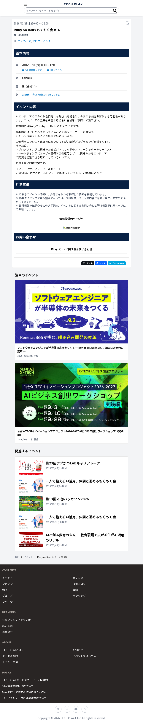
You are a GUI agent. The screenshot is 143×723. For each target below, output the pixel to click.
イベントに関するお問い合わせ (73, 249)
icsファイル (56, 69)
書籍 (75, 590)
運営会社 (7, 632)
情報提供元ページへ (71, 218)
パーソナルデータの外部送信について (24, 698)
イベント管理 (10, 662)
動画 (4, 590)
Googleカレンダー (34, 69)
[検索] (115, 10)
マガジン (7, 584)
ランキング (79, 596)
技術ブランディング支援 (16, 620)
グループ (7, 596)
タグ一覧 (7, 602)
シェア (102, 263)
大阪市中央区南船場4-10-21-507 (41, 94)
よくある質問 (10, 656)
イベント (28, 556)
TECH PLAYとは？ (13, 650)
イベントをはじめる (84, 656)
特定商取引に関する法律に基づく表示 (24, 692)
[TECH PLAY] (73, 4)
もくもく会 (24, 41)
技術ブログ (79, 584)
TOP (17, 556)
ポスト (89, 263)
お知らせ (78, 650)
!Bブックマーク (116, 263)
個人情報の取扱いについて (18, 686)
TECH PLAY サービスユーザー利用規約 (25, 680)
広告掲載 (7, 626)
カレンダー (79, 578)
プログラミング (41, 41)
